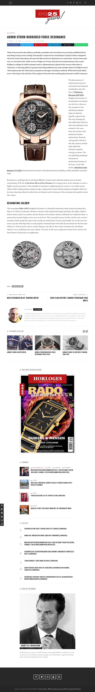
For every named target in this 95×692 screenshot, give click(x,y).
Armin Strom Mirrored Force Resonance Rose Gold (45, 353)
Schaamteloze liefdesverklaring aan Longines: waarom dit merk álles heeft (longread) (49, 552)
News (49, 467)
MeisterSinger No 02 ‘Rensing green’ (23, 297)
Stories (67, 467)
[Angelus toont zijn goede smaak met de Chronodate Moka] (24, 509)
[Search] (85, 3)
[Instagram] (74, 3)
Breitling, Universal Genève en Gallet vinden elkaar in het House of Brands (51, 484)
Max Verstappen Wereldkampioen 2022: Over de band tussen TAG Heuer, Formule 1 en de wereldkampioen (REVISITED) (52, 471)
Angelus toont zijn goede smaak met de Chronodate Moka (51, 508)
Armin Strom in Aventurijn (16, 352)
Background (38, 467)
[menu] (10, 2)
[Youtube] (77, 3)
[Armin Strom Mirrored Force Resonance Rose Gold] (47, 342)
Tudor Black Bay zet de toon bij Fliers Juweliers (48, 495)
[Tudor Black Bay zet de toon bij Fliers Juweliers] (24, 497)
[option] (20, 344)
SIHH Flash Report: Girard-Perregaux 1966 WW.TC (69, 299)
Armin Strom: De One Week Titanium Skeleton (75, 353)
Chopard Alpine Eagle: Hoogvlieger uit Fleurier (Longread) (45, 529)
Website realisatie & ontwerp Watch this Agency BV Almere (64, 689)
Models (12, 33)
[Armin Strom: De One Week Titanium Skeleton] (75, 342)
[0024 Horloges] (47, 17)
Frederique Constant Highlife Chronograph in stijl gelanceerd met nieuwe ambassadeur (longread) (48, 578)
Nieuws (58, 467)
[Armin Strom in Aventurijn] (20, 342)
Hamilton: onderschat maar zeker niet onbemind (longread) (45, 535)
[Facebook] (67, 3)
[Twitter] (70, 3)
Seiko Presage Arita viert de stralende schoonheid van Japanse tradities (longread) (46, 569)
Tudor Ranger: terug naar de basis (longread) (41, 561)
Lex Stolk (18, 41)
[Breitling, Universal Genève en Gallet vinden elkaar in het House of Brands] (24, 484)
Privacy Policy (43, 689)
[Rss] (80, 3)
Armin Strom (40, 41)
